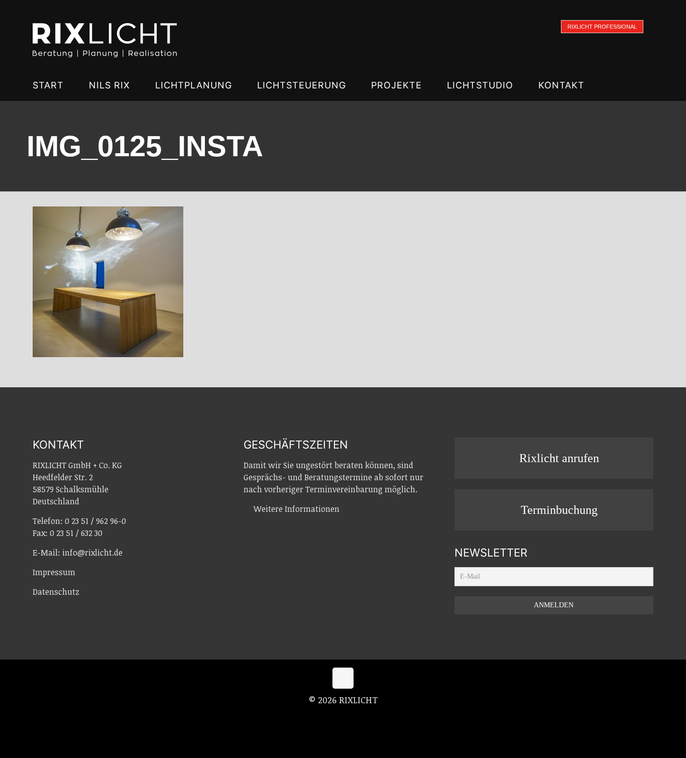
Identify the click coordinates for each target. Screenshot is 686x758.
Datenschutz (56, 591)
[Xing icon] (354, 717)
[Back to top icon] (343, 678)
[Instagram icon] (344, 717)
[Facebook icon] (333, 717)
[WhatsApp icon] (322, 717)
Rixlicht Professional (602, 27)
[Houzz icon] (364, 717)
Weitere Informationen (296, 508)
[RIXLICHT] (105, 35)
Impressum (54, 572)
